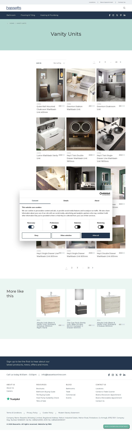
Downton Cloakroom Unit (106, 108)
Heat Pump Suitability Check (47, 398)
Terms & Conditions (14, 413)
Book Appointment (106, 2)
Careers (9, 391)
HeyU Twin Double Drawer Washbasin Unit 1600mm (77, 158)
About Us (10, 388)
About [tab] (97, 201)
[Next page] (123, 62)
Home (12, 23)
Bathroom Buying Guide (45, 392)
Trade (68, 392)
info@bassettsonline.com (53, 375)
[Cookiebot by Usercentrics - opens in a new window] (101, 193)
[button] (124, 8)
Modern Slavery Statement (68, 413)
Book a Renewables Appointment (109, 398)
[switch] (54, 227)
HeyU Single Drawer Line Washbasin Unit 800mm (48, 254)
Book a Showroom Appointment (108, 395)
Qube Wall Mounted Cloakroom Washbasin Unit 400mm (46, 109)
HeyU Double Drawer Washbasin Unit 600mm (107, 254)
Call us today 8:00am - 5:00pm (22, 375)
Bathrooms (70, 389)
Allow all (96, 235)
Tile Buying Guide (43, 395)
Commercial (70, 395)
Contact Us (121, 2)
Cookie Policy (48, 413)
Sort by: (39, 63)
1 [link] (66, 267)
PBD (50, 424)
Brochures (40, 389)
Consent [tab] (35, 201)
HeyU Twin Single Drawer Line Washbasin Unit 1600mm (107, 158)
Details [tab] (66, 201)
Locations (92, 2)
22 (116, 62)
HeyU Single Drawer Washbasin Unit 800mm (77, 254)
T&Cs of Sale (41, 401)
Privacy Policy (32, 413)
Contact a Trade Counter (105, 392)
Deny (36, 235)
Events (68, 398)
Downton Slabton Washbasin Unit (74, 108)
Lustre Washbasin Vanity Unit (47, 156)
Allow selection (66, 235)
